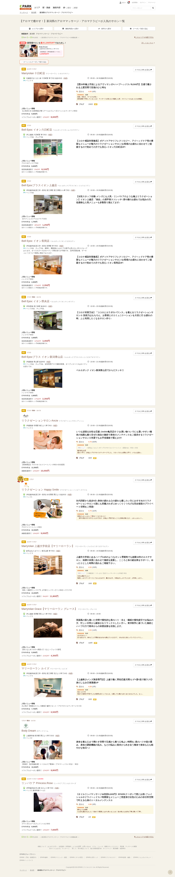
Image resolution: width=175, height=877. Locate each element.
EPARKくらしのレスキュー (142, 857)
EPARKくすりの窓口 (76, 857)
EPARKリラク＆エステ (26, 7)
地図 (65, 78)
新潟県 (33, 12)
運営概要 (115, 848)
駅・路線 (46, 8)
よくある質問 (76, 846)
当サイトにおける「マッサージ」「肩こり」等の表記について (69, 848)
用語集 (122, 846)
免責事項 (122, 848)
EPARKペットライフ (26, 860)
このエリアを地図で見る (144, 37)
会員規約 (61, 846)
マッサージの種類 (131, 846)
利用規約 (68, 846)
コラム (94, 846)
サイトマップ (107, 848)
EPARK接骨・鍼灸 (124, 857)
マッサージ (24, 12)
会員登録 (135, 2)
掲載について (42, 846)
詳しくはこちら (147, 43)
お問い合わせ (86, 846)
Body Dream (43, 47)
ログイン (143, 2)
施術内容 (56, 8)
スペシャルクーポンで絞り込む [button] (35, 62)
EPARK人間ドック (92, 857)
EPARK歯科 (44, 857)
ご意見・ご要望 (72, 8)
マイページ (151, 2)
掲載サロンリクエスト (111, 846)
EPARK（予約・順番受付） (28, 857)
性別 (123, 2)
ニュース (100, 846)
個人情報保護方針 (96, 848)
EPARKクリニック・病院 (59, 857)
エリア (37, 8)
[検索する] (153, 8)
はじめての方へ (53, 846)
